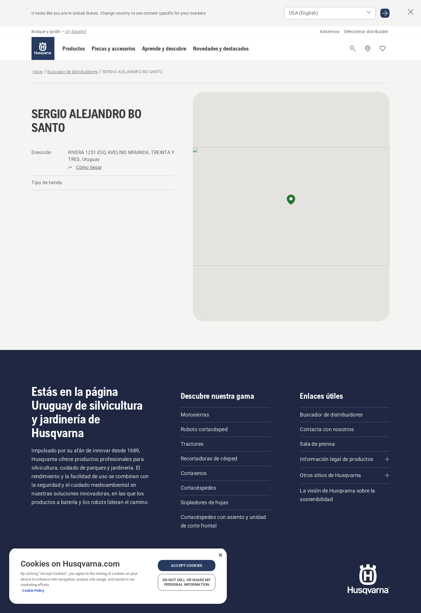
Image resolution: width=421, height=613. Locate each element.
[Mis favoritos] (382, 48)
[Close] (220, 555)
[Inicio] (43, 48)
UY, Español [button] (75, 31)
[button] (73, 48)
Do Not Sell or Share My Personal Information (186, 582)
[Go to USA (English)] (384, 13)
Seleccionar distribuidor (366, 31)
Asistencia (329, 31)
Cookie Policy (33, 590)
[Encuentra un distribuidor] (368, 48)
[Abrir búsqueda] (353, 48)
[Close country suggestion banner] (410, 11)
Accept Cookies (186, 565)
